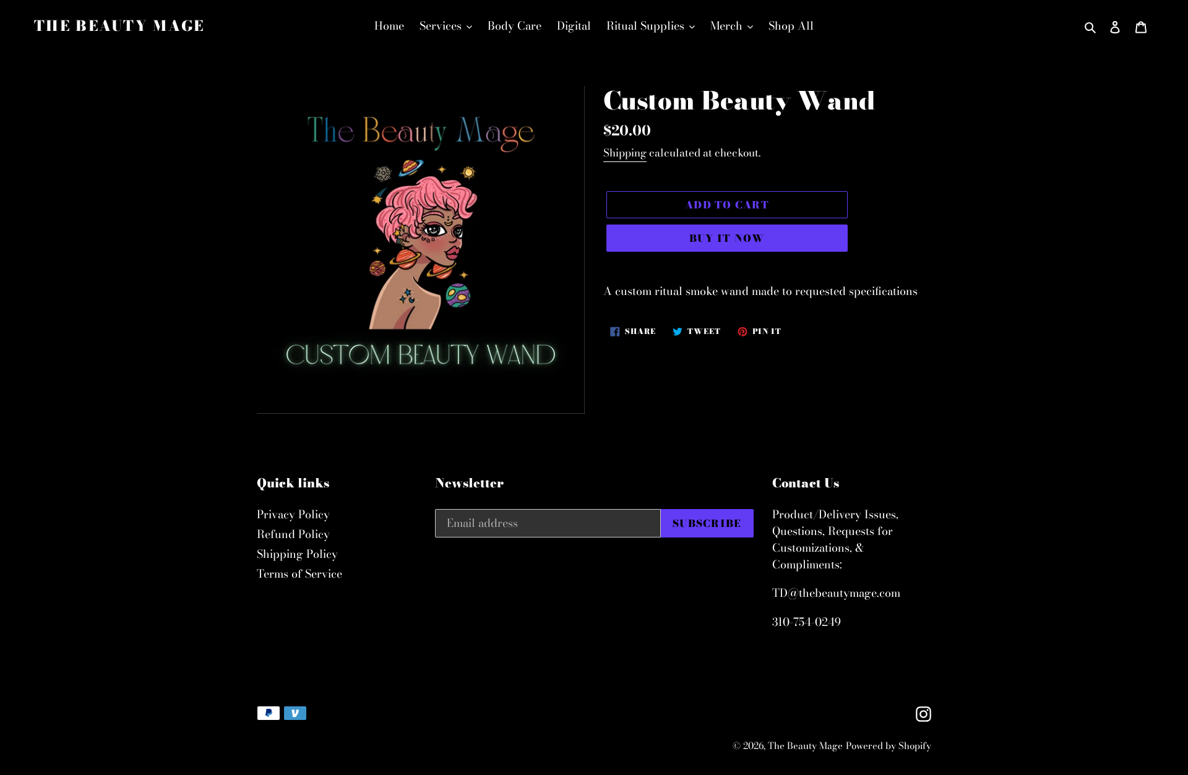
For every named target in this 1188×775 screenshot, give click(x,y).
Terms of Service (299, 573)
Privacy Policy (293, 514)
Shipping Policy (297, 554)
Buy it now (727, 238)
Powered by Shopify (888, 746)
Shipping (625, 153)
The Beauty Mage (119, 26)
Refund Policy (293, 534)
